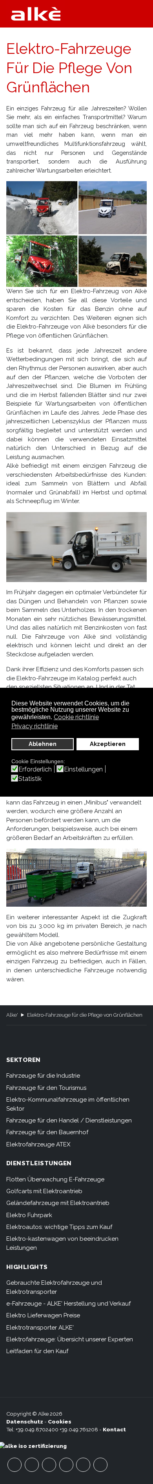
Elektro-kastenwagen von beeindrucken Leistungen (62, 1243)
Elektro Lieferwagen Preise (43, 1315)
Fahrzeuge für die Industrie (43, 1075)
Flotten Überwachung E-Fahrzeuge (55, 1179)
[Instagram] (66, 1465)
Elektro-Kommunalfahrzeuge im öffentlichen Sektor (67, 1104)
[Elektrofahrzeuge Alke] (35, 14)
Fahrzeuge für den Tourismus (46, 1087)
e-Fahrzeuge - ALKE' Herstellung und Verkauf (68, 1303)
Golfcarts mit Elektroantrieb (44, 1191)
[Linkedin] (100, 1465)
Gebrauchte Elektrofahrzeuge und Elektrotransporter (54, 1287)
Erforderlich (35, 769)
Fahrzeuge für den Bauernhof (47, 1132)
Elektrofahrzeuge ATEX (38, 1144)
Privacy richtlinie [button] (34, 726)
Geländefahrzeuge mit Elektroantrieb (57, 1203)
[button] (143, 14)
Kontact (114, 1429)
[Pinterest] (83, 1465)
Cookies (59, 1421)
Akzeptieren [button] (108, 743)
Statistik (30, 779)
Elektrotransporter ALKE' (40, 1327)
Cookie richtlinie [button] (76, 717)
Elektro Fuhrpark (29, 1215)
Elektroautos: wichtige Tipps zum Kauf (59, 1227)
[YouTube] (32, 1465)
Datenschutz (24, 1421)
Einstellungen (83, 769)
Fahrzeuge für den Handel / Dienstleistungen (69, 1120)
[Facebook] (14, 1465)
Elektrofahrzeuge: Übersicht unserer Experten (69, 1339)
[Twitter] (49, 1465)
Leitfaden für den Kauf (37, 1351)
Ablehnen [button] (42, 743)
